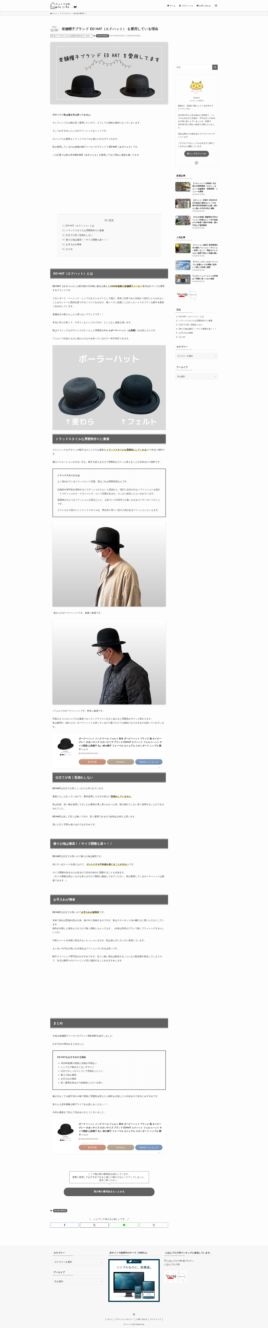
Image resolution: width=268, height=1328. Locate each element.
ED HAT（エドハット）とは (80, 225)
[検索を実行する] (215, 67)
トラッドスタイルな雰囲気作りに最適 (85, 230)
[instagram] (216, 5)
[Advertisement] (109, 185)
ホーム (110, 1319)
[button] (64, 1225)
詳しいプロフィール (196, 153)
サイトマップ (155, 1319)
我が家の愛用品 (102, 36)
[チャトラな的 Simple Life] (63, 5)
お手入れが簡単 (74, 244)
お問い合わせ (141, 1319)
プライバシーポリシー (124, 1319)
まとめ (69, 249)
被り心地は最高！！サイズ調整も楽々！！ (87, 240)
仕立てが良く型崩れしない (79, 235)
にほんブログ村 (172, 1264)
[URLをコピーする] (153, 1225)
